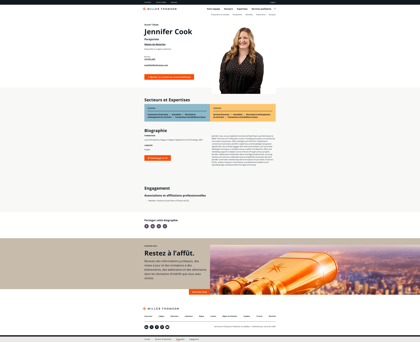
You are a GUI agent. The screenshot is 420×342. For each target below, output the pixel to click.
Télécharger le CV (158, 158)
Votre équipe (213, 8)
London (213, 316)
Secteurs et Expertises (163, 339)
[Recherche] (275, 9)
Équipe (155, 24)
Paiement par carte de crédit (264, 326)
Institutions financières (158, 114)
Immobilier (176, 114)
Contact (147, 339)
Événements (260, 14)
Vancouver (148, 316)
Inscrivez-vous (199, 291)
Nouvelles (249, 14)
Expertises (242, 8)
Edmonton (174, 316)
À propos (272, 14)
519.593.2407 (149, 59)
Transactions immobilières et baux (190, 117)
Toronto (259, 316)
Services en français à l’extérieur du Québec (232, 326)
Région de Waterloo (154, 44)
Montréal (272, 316)
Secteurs (228, 8)
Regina (201, 316)
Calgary (161, 316)
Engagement (194, 339)
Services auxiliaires (261, 8)
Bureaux (174, 2)
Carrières (147, 2)
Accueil (147, 24)
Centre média (161, 2)
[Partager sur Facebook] (146, 226)
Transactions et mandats (220, 14)
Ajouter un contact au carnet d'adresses (170, 77)
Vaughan (246, 316)
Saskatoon (189, 316)
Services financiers (221, 114)
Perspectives (237, 14)
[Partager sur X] (159, 226)
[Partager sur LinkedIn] (152, 226)
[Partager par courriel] (165, 226)
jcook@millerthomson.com (156, 65)
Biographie (180, 339)
